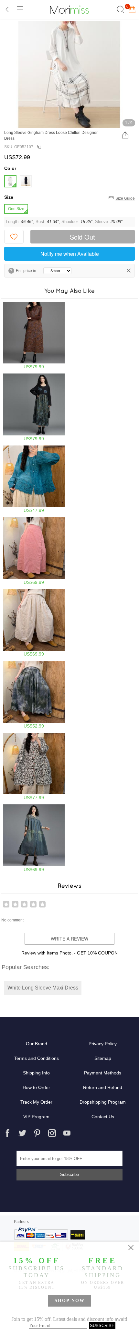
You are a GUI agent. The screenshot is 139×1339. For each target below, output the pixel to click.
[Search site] (119, 9)
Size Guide (125, 198)
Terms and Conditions (36, 1058)
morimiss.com (69, 9)
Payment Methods (102, 1072)
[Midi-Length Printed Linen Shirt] (34, 766)
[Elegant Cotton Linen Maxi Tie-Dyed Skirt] (34, 694)
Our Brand (36, 1043)
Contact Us (102, 1116)
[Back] (7, 9)
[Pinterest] (37, 1133)
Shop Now (70, 1300)
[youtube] (67, 1133)
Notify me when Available (69, 253)
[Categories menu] (20, 9)
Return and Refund (102, 1087)
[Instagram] (52, 1133)
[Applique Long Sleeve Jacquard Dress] (34, 407)
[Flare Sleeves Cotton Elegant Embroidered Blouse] (34, 479)
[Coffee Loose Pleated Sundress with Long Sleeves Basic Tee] (34, 335)
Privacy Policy (103, 1043)
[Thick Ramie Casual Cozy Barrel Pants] (34, 623)
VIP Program (36, 1116)
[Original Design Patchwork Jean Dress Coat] (34, 838)
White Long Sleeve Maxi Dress (42, 987)
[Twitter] (22, 1133)
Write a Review (69, 938)
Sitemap (102, 1058)
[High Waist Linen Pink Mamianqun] (34, 551)
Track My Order (36, 1102)
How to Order (36, 1087)
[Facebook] (7, 1133)
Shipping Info (36, 1072)
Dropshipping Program (103, 1102)
